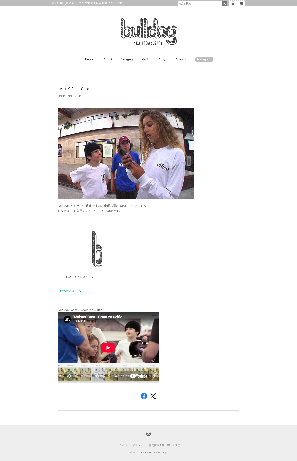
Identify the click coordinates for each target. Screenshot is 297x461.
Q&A (145, 59)
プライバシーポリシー (130, 445)
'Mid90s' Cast (75, 89)
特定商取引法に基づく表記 (164, 445)
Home (89, 59)
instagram (204, 59)
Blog (162, 59)
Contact (181, 59)
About (108, 59)
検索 (224, 3)
